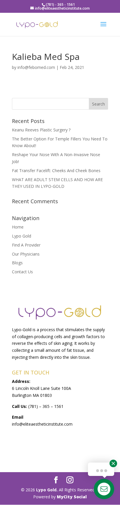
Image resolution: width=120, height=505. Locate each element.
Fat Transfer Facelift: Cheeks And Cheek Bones (56, 170)
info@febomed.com (36, 67)
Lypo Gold (21, 236)
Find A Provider (26, 245)
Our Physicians (26, 254)
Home (18, 227)
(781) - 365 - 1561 (60, 4)
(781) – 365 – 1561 (45, 406)
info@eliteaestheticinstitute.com (42, 424)
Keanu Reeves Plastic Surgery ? (41, 130)
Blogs (17, 262)
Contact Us (22, 271)
